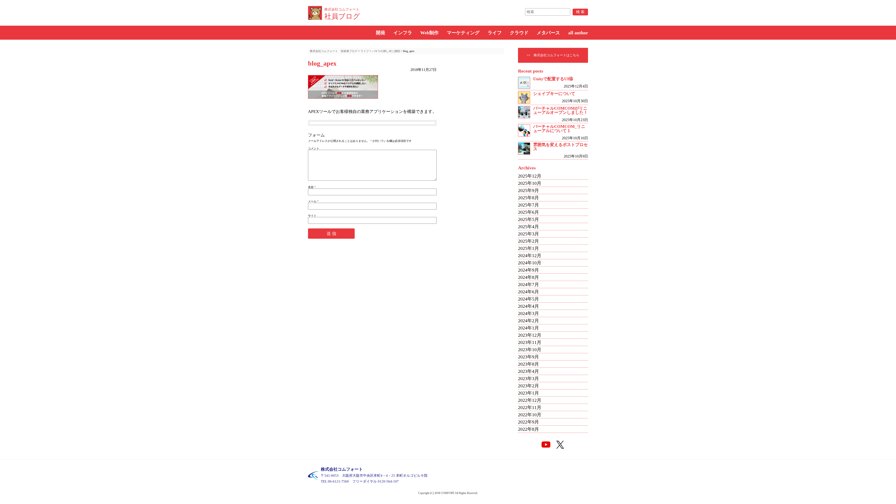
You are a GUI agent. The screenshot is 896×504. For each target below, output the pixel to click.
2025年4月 (528, 226)
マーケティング (463, 32)
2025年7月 (528, 204)
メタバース (548, 32)
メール (313, 201)
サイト (312, 215)
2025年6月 (528, 212)
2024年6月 (528, 291)
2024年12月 (529, 255)
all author (578, 32)
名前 (312, 187)
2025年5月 (528, 219)
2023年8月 (528, 364)
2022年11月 (529, 407)
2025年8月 (528, 197)
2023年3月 (528, 378)
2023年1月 (528, 393)
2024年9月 (528, 270)
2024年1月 (528, 327)
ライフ (495, 32)
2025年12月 (529, 175)
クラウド (519, 32)
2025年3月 (528, 233)
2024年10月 (529, 262)
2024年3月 (528, 313)
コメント (313, 148)
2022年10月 (529, 414)
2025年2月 (528, 241)
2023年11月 (529, 342)
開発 (380, 32)
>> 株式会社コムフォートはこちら (553, 55)
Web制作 (429, 32)
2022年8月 (528, 429)
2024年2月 (528, 320)
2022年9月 (528, 421)
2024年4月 (528, 306)
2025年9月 (528, 190)
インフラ (402, 32)
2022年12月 (529, 400)
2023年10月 (529, 349)
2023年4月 (528, 371)
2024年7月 (528, 284)
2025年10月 (529, 183)
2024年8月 (528, 277)
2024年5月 (528, 298)
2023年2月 (528, 385)
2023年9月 (528, 356)
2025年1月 (528, 248)
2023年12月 (529, 335)
